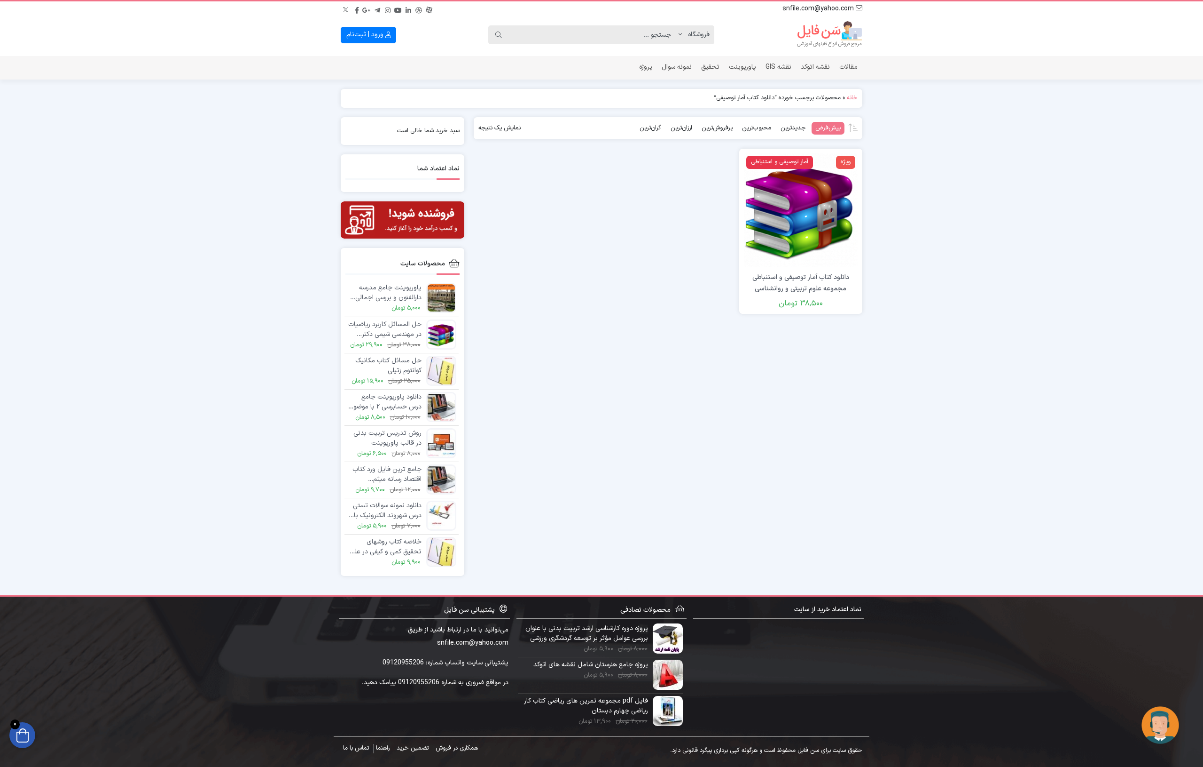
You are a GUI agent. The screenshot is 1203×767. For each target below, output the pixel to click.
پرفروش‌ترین (717, 128)
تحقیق (710, 67)
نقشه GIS (778, 67)
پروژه (645, 67)
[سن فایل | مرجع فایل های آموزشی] (829, 35)
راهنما (383, 748)
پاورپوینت (742, 67)
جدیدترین (793, 128)
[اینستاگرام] (387, 9)
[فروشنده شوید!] (402, 220)
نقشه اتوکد (815, 67)
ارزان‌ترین (681, 128)
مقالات (848, 67)
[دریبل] (418, 9)
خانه (852, 98)
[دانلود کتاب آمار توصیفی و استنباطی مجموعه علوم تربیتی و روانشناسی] (801, 210)
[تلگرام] (377, 9)
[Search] (498, 34)
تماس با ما (356, 748)
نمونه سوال (677, 67)
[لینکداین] (408, 9)
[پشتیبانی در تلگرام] (1160, 725)
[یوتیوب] (398, 9)
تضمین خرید (413, 748)
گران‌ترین (650, 128)
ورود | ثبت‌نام (365, 35)
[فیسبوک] (356, 9)
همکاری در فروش (457, 748)
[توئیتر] (346, 9)
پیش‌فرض (828, 128)
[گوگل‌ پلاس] (367, 9)
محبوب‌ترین (756, 128)
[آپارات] (429, 9)
